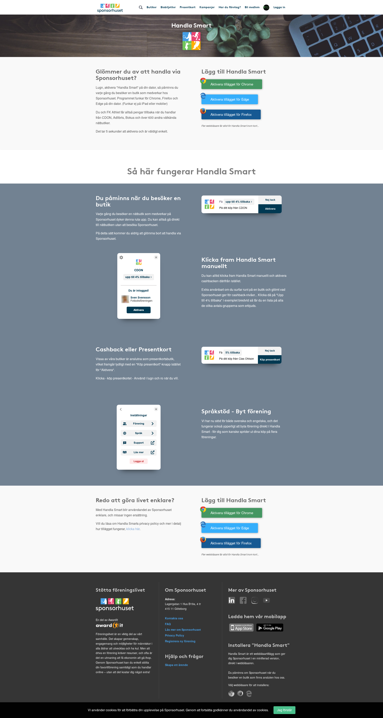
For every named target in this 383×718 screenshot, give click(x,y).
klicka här (133, 528)
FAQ (168, 624)
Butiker (152, 7)
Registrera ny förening (180, 641)
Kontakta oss (174, 618)
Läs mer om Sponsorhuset (183, 630)
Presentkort (187, 7)
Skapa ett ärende (176, 665)
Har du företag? (230, 7)
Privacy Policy (174, 635)
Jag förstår (284, 710)
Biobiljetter (168, 7)
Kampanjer (207, 7)
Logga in (279, 7)
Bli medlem (252, 7)
